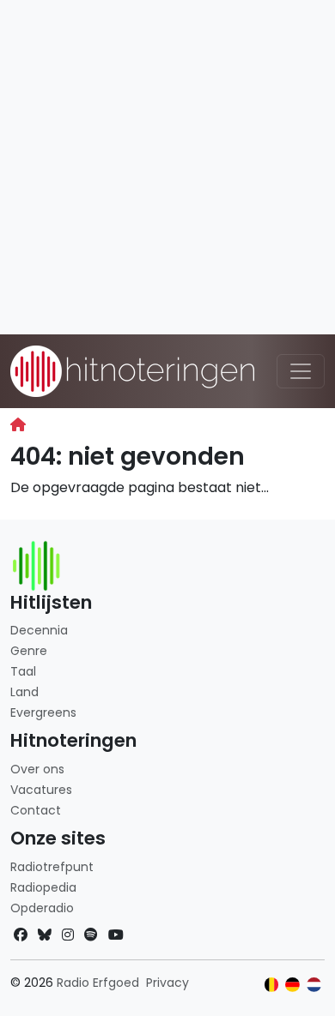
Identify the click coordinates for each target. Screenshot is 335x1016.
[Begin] (18, 425)
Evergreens (43, 712)
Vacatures (41, 789)
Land (24, 691)
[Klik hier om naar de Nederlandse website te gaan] (314, 984)
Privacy (167, 982)
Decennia (39, 630)
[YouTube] (116, 935)
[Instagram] (67, 935)
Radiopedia (43, 887)
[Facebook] (20, 935)
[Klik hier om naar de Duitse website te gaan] (292, 984)
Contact (35, 810)
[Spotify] (91, 935)
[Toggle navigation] (301, 371)
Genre (28, 650)
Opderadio (42, 908)
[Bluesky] (44, 935)
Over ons (37, 769)
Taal (23, 671)
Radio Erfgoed (98, 982)
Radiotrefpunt (52, 866)
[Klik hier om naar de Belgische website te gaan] (272, 984)
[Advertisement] (167, 167)
